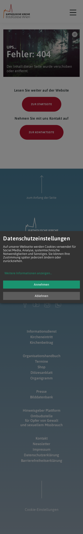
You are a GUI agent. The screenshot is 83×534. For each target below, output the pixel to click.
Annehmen (41, 284)
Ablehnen (41, 296)
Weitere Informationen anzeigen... (28, 273)
